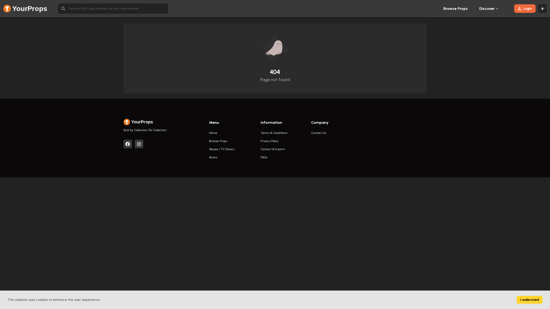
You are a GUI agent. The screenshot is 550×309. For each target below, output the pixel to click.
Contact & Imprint (273, 149)
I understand (529, 300)
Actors (213, 157)
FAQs (264, 157)
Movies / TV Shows (221, 149)
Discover (487, 8)
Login (527, 8)
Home (213, 133)
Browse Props (455, 8)
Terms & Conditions (274, 133)
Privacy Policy (269, 141)
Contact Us (318, 133)
